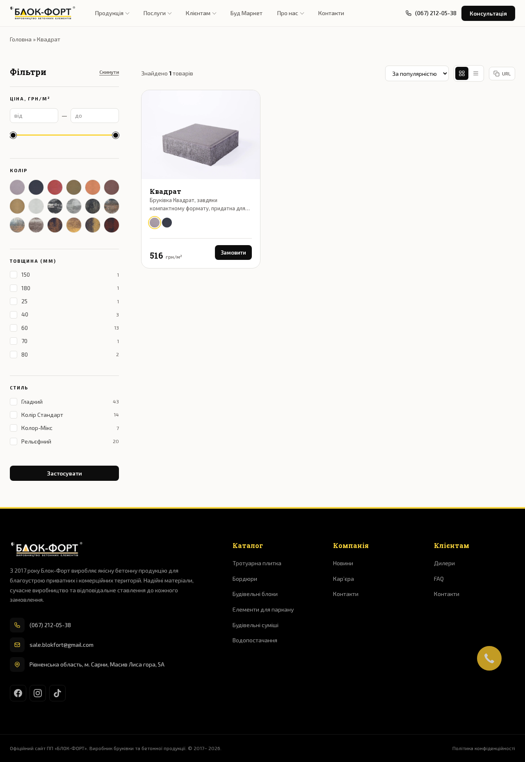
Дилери (444, 563)
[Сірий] (17, 187)
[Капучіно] (17, 225)
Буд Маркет (246, 12)
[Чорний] (36, 187)
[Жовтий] (17, 206)
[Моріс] (36, 225)
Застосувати (64, 473)
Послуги (155, 12)
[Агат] (55, 225)
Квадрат (165, 191)
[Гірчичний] (73, 187)
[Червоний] (55, 187)
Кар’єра (343, 578)
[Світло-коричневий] (92, 187)
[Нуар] (55, 206)
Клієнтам (198, 12)
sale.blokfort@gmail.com (62, 644)
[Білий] (36, 206)
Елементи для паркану (263, 609)
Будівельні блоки (255, 593)
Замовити (233, 252)
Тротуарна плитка (257, 563)
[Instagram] (38, 693)
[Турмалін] (73, 225)
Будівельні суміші (255, 624)
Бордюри (245, 578)
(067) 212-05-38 (50, 624)
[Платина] (73, 206)
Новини (343, 563)
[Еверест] (111, 206)
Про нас (287, 12)
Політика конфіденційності (483, 748)
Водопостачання (255, 640)
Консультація (488, 13)
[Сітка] (461, 73)
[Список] (475, 73)
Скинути (109, 72)
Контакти (331, 12)
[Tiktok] (57, 693)
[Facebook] (18, 693)
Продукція (109, 12)
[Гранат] (111, 225)
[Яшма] (92, 225)
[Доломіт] (92, 206)
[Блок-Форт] (42, 13)
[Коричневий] (111, 187)
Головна (21, 39)
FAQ (439, 578)
